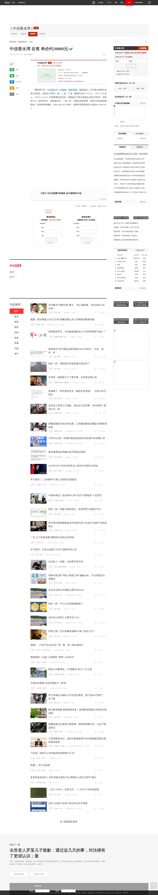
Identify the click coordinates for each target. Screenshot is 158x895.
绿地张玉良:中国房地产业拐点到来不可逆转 (129, 167)
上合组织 (39, 484)
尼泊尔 (56, 595)
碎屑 (60, 443)
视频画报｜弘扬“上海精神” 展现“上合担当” (52, 657)
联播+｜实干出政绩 (40, 765)
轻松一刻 (66, 369)
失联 (41, 554)
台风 (60, 808)
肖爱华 (56, 413)
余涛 (55, 702)
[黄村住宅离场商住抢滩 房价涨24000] (121, 309)
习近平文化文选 (46, 650)
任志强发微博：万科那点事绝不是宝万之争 (129, 159)
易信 (17, 69)
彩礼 (59, 702)
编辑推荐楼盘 (122, 250)
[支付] (116, 2)
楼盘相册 (73, 90)
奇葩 (59, 369)
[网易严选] (109, 2)
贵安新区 (57, 674)
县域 (55, 717)
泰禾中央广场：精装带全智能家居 (126, 223)
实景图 (132, 126)
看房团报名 (51, 217)
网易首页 (7, 2)
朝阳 (144, 265)
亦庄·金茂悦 (121, 271)
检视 (55, 609)
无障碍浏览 (21, 2)
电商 (59, 717)
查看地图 (85, 72)
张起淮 (60, 457)
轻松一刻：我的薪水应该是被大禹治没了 (69, 363)
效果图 (122, 122)
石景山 (144, 261)
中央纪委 (62, 746)
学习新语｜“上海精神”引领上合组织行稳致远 (53, 479)
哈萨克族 (39, 782)
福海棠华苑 (120, 268)
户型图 (121, 126)
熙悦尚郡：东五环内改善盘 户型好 (126, 231)
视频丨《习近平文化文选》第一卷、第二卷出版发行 (57, 645)
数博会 (62, 674)
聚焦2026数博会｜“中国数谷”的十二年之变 (70, 669)
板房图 (127, 126)
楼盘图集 (122, 103)
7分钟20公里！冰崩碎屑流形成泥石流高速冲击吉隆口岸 (76, 438)
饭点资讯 (66, 636)
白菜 (55, 312)
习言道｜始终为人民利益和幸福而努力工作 (52, 753)
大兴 (144, 271)
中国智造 (57, 500)
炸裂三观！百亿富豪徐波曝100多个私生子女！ (72, 631)
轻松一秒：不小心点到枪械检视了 (65, 603)
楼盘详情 (61, 81)
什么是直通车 (86, 243)
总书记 (38, 758)
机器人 (62, 500)
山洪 (60, 595)
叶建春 (56, 746)
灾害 (37, 554)
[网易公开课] (101, 2)
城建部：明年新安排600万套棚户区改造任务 (129, 180)
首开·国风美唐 (121, 278)
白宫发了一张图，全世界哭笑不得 (65, 561)
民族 (43, 782)
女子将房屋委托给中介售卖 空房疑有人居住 (129, 188)
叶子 (55, 794)
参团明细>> (51, 243)
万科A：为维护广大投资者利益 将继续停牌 (129, 184)
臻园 (118, 265)
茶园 (59, 794)
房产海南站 (102, 199)
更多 (17, 94)
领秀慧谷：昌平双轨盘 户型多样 (125, 236)
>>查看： (116, 126)
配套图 (137, 126)
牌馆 (60, 413)
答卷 (60, 583)
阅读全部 (143, 103)
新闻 (50, 312)
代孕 (60, 530)
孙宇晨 (60, 398)
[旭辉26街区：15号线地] (121, 207)
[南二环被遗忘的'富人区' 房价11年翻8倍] (140, 291)
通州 (144, 258)
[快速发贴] (11, 63)
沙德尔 (56, 808)
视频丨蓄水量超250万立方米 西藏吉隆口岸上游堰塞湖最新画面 (62, 319)
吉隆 (42, 324)
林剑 (55, 471)
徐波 (55, 636)
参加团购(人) (79, 81)
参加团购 (42, 34)
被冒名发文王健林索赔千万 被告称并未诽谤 (129, 163)
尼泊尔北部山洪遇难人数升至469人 (66, 590)
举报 (104, 54)
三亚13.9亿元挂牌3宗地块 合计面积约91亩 (60, 193)
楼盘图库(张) (69, 81)
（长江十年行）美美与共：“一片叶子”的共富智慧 (73, 789)
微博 (17, 88)
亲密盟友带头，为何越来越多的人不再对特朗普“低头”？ (77, 331)
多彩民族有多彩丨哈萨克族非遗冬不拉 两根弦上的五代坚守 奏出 (63, 777)
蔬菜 (59, 312)
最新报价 (83, 90)
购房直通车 (86, 217)
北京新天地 (120, 281)
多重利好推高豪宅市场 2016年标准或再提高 (129, 175)
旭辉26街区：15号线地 (121, 218)
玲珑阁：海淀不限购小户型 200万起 (126, 227)
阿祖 (59, 609)
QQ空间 (18, 82)
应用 (13, 2)
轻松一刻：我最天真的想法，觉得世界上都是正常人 (75, 509)
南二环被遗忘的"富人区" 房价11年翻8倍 (140, 304)
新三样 (56, 583)
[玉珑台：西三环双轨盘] (140, 207)
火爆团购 (143, 48)
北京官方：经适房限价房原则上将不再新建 (129, 171)
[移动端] (94, 2)
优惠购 (63, 90)
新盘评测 (118, 202)
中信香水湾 (42, 63)
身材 (55, 369)
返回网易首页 (19, 874)
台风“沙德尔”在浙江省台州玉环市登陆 (67, 803)
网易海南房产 (23, 42)
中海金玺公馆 (121, 261)
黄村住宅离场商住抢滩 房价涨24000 (121, 321)
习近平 (44, 484)
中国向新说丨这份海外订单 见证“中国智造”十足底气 (75, 495)
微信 (17, 76)
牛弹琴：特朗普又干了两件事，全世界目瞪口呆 (72, 377)
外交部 (60, 471)
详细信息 (23, 34)
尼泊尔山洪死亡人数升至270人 (64, 617)
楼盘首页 (14, 34)
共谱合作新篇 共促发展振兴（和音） (49, 683)
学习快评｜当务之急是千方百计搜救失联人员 (53, 549)
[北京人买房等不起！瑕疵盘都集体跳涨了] (121, 291)
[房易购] (39, 211)
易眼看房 (118, 288)
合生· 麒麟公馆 (121, 258)
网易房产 (30, 54)
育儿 (59, 636)
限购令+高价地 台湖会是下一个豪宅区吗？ (141, 321)
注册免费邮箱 (138, 2)
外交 (42, 542)
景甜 (55, 356)
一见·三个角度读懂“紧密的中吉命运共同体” (52, 537)
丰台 (144, 268)
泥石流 (56, 443)
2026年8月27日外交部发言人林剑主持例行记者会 (73, 465)
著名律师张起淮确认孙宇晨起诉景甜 (66, 452)
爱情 (59, 356)
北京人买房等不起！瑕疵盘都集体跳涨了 (121, 304)
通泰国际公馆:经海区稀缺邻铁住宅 (126, 240)
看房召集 (48, 212)
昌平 (144, 274)
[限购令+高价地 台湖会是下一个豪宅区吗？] (140, 309)
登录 (129, 2)
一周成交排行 (139, 250)
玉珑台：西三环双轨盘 (141, 218)
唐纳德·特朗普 (58, 337)
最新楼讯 (33, 34)
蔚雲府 (119, 274)
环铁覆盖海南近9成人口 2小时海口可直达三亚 (130, 192)
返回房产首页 (39, 874)
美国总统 (66, 382)
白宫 (65, 337)
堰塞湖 (38, 324)
